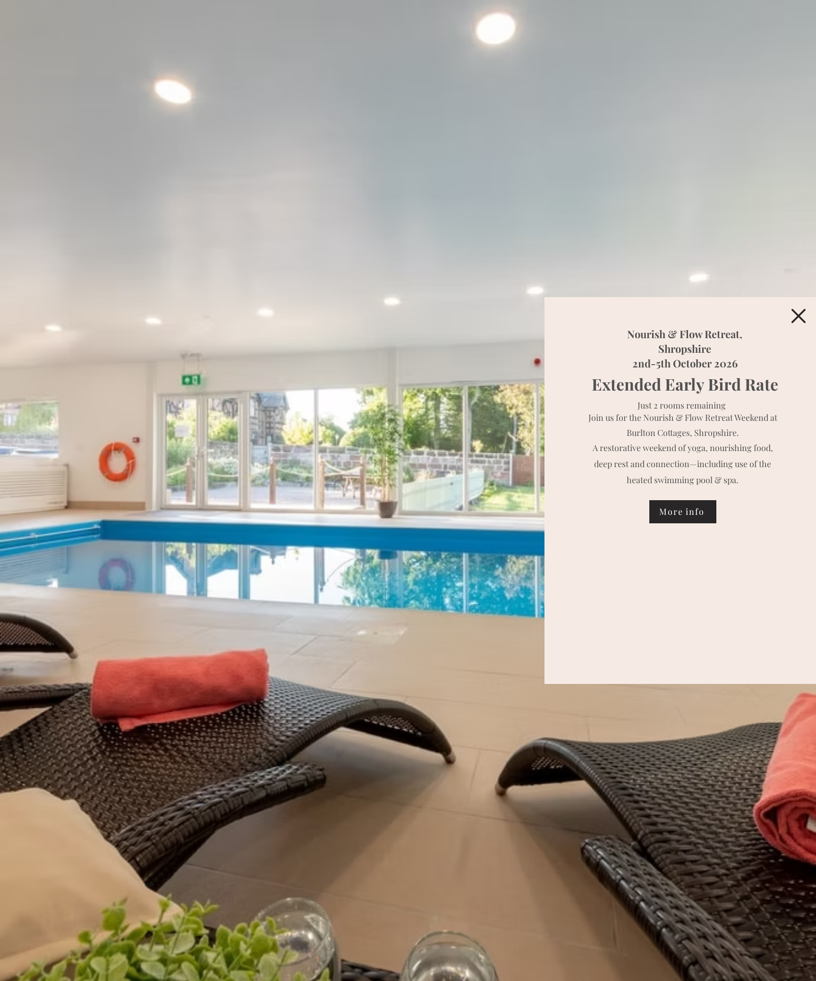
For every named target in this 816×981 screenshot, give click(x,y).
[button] (798, 316)
